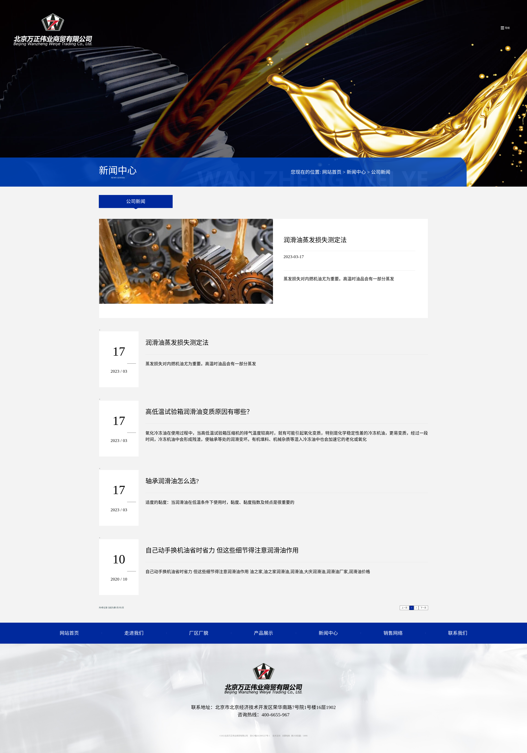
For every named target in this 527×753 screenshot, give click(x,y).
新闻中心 (356, 172)
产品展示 (263, 633)
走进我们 (134, 633)
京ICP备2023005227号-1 (260, 736)
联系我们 (457, 633)
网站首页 (331, 172)
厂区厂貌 (198, 633)
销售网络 (393, 633)
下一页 (423, 608)
